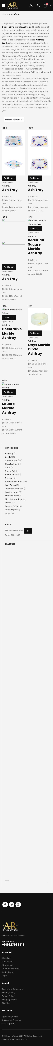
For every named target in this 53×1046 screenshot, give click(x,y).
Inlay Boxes (10, 485)
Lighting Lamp (11, 492)
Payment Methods (10, 968)
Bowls (8, 457)
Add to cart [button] (9, 178)
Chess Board (11, 460)
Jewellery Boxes (13, 488)
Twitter (11, 904)
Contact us (7, 961)
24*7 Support (8, 1023)
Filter (28, 530)
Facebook (5, 904)
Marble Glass (11, 495)
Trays (7, 513)
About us (6, 958)
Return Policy (8, 996)
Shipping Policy (9, 999)
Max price (19, 530)
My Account (7, 965)
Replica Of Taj (11, 506)
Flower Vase (11, 474)
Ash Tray (6, 185)
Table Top (10, 509)
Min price (9, 530)
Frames (8, 478)
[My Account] (31, 5)
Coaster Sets (11, 464)
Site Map (6, 1003)
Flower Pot (10, 471)
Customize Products (11, 1020)
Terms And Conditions (12, 989)
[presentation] (6, 880)
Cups (7, 467)
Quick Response (10, 1016)
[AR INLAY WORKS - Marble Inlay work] (13, 5)
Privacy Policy (8, 992)
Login (4, 975)
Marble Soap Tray (13, 499)
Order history (8, 972)
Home (5, 14)
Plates (8, 502)
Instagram (18, 904)
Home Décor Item (13, 481)
